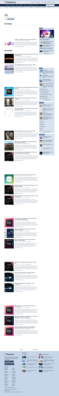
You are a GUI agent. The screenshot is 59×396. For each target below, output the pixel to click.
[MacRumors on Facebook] (45, 2)
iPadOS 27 (31, 7)
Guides (17, 5)
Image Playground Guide (43, 96)
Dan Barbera (6, 380)
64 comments (21, 62)
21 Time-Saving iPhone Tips (44, 92)
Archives (21, 349)
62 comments (21, 138)
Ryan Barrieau (13, 380)
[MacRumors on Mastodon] (48, 2)
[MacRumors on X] (46, 2)
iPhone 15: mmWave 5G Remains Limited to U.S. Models (25, 131)
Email (5, 369)
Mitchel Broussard (7, 374)
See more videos (46, 53)
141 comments (21, 324)
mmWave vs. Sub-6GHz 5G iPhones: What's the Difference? (25, 39)
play (47, 34)
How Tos (21, 5)
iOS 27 (27, 7)
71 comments (21, 291)
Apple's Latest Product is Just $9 (47, 148)
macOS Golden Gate (37, 7)
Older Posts (35, 349)
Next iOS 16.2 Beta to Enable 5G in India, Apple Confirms (25, 174)
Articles (12, 19)
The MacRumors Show (45, 354)
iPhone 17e (49, 7)
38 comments (21, 247)
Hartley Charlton (28, 143)
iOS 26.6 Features (45, 75)
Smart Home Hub (42, 126)
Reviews (25, 5)
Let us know (38, 2)
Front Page (7, 5)
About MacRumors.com (9, 361)
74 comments (21, 149)
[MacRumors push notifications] (51, 2)
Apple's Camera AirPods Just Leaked (32, 367)
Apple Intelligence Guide (43, 89)
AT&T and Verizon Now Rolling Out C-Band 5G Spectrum (25, 272)
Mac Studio (11, 7)
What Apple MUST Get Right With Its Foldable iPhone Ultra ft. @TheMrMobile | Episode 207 (48, 42)
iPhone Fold (22, 7)
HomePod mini (42, 124)
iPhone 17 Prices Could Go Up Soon (48, 144)
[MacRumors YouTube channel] (49, 2)
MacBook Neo (44, 7)
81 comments (21, 116)
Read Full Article (17, 46)
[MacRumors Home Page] (10, 2)
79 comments (21, 270)
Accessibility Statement (7, 390)
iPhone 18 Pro (17, 7)
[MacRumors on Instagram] (43, 2)
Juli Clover (28, 40)
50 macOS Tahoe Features (46, 79)
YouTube (25, 354)
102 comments (21, 279)
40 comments (21, 193)
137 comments (21, 226)
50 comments (21, 160)
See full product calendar (46, 131)
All (54, 7)
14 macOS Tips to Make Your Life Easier (46, 94)
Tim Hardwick (29, 241)
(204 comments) (21, 46)
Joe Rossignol (29, 56)
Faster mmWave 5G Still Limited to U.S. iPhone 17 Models (25, 64)
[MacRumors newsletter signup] (54, 2)
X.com (7, 369)
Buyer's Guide (31, 5)
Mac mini (6, 7)
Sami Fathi (29, 154)
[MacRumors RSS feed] (52, 2)
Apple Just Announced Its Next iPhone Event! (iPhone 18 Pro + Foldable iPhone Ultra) (32, 361)
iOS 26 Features (45, 70)
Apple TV (41, 128)
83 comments (21, 95)
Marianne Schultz (14, 377)
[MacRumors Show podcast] (42, 2)
